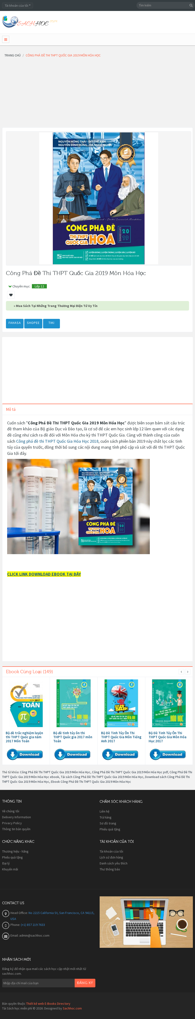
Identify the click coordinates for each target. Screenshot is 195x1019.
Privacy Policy (12, 823)
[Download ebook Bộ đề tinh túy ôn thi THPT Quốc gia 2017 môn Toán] (73, 703)
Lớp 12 (39, 286)
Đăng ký (85, 983)
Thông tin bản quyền (16, 829)
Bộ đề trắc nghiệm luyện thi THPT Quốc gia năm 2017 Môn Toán (24, 737)
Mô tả (11, 409)
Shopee (33, 323)
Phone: (15, 925)
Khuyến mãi (10, 869)
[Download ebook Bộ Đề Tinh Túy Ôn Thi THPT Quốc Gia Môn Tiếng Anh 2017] (121, 703)
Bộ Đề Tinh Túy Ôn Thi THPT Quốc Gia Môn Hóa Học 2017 (167, 737)
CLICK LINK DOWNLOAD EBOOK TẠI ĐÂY (44, 574)
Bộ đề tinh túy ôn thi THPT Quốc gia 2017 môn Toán (72, 737)
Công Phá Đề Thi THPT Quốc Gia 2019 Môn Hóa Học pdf (130, 772)
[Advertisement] (97, 94)
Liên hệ (104, 811)
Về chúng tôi (10, 811)
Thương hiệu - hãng (15, 851)
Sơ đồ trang (108, 823)
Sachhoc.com (72, 1008)
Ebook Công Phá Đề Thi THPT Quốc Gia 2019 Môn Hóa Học (91, 781)
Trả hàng (106, 817)
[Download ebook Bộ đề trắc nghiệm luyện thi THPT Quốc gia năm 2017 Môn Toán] (26, 703)
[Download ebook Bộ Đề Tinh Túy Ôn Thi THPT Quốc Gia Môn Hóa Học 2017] (168, 703)
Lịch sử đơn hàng (111, 857)
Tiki (51, 323)
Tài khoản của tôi (111, 851)
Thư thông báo (110, 869)
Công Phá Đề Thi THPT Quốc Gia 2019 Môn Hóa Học (55, 772)
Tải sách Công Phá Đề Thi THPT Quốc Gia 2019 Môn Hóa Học (102, 777)
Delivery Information (16, 817)
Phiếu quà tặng (110, 829)
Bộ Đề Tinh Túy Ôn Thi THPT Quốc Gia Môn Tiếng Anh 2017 (121, 737)
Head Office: (19, 913)
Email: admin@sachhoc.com (29, 935)
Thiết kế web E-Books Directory (48, 1003)
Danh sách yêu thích (113, 863)
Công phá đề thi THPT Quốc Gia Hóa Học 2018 (57, 441)
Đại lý (6, 863)
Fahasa (15, 323)
